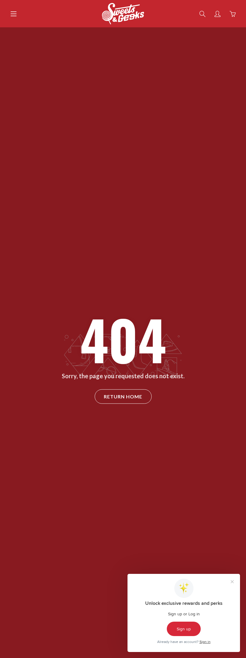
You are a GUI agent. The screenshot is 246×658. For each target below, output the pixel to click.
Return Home (123, 396)
